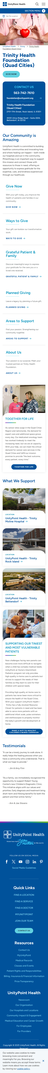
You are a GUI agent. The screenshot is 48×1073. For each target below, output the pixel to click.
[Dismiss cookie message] (43, 1061)
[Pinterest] (41, 862)
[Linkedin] (34, 862)
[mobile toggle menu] (37, 4)
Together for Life (24, 467)
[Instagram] (27, 862)
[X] (13, 862)
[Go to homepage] (14, 4)
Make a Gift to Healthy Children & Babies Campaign (24, 731)
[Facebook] (6, 862)
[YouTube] (20, 862)
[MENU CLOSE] (43, 4)
